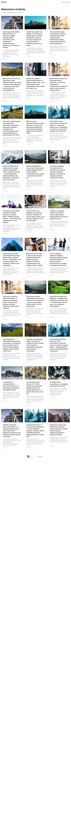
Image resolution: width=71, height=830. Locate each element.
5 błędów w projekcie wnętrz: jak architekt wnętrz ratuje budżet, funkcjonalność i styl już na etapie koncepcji (59, 214)
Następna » (40, 456)
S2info (3, 2)
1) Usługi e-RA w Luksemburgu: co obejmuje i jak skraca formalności (59, 384)
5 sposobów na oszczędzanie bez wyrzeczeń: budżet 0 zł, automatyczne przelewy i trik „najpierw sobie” (11, 386)
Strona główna (66, 2)
